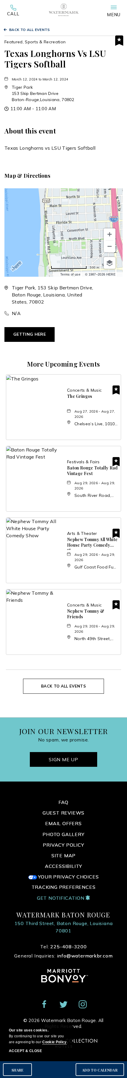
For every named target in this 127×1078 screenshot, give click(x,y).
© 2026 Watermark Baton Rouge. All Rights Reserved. (63, 1023)
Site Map (63, 855)
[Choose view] (109, 263)
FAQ (63, 802)
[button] (43, 93)
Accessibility (63, 866)
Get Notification (61, 898)
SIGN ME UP (63, 759)
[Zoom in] (109, 234)
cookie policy (54, 1042)
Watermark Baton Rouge (63, 914)
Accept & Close (25, 1051)
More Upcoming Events (63, 364)
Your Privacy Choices (68, 877)
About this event (30, 130)
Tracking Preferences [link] (64, 887)
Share (18, 1070)
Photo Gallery (63, 834)
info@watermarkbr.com (85, 956)
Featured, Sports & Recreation (35, 41)
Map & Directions (27, 175)
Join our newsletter (63, 731)
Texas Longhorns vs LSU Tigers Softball (55, 58)
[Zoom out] (109, 246)
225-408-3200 (13, 12)
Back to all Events (29, 29)
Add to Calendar (100, 1070)
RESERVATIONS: (13, 12)
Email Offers (63, 823)
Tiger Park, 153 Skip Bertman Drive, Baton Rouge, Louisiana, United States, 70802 (52, 295)
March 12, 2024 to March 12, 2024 (40, 79)
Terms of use (70, 274)
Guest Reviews (63, 813)
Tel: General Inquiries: (63, 951)
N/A (16, 313)
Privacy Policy (63, 845)
